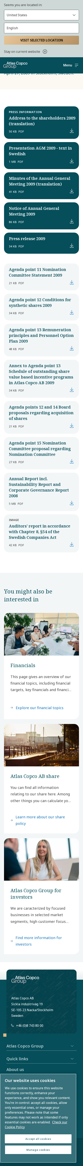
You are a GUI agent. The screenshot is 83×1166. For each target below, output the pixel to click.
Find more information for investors (39, 941)
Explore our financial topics (39, 707)
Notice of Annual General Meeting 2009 (34, 211)
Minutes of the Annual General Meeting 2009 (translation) (39, 181)
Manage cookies (38, 1150)
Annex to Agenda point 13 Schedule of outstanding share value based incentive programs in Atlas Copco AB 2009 (41, 374)
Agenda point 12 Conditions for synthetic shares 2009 (40, 302)
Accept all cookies (38, 1139)
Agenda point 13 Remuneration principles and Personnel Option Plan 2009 (41, 335)
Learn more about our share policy (40, 820)
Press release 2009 (27, 238)
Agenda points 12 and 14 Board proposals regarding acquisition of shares (41, 412)
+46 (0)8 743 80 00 (29, 1025)
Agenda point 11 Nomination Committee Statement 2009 (37, 272)
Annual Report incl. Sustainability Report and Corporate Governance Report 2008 (39, 487)
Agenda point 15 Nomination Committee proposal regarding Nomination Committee (40, 448)
